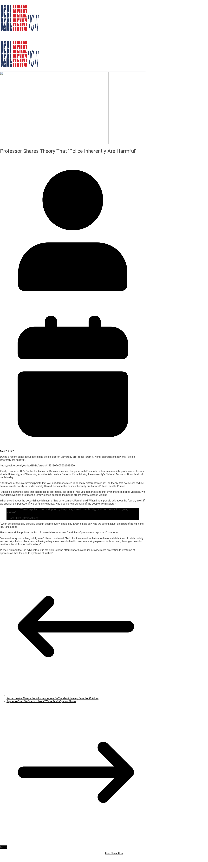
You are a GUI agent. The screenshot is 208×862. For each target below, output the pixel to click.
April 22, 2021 (46, 518)
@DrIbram (12, 509)
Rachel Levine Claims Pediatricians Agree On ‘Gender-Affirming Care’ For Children (52, 698)
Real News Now (114, 853)
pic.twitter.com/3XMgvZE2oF (33, 512)
